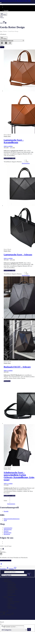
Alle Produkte (8, 581)
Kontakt (6, 10)
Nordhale (10, 598)
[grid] (2, 43)
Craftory (9, 600)
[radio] (28, 160)
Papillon (9, 606)
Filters (5, 38)
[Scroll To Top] (1, 564)
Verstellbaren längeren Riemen (13, 161)
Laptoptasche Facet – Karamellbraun (14, 141)
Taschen (6, 531)
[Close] (0, 566)
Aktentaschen (8, 529)
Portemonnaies (11, 587)
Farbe (5, 500)
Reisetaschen (11, 592)
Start (1, 31)
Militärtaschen (11, 595)
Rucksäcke (7, 534)
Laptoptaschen (8, 528)
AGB (5, 520)
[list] (10, 43)
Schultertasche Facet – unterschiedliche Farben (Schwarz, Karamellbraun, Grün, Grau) (19, 476)
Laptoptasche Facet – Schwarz (18, 254)
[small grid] (6, 43)
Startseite (6, 579)
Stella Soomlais (11, 608)
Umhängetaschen (12, 589)
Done (2, 47)
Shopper (9, 593)
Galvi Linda (10, 603)
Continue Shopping (5, 560)
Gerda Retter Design (13, 601)
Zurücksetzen (26, 163)
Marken (6, 597)
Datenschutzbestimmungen (12, 518)
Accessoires (10, 582)
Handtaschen (7, 532)
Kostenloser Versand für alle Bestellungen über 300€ (15, 0)
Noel (8, 604)
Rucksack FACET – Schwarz (17, 367)
